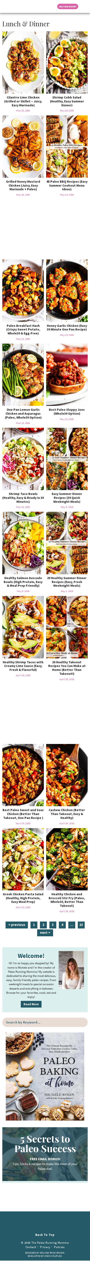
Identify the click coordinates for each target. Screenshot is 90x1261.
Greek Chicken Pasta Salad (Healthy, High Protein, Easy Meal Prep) (23, 898)
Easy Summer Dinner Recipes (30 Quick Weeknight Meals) (67, 498)
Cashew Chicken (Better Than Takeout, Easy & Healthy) (67, 814)
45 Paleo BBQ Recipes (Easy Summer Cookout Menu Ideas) (66, 185)
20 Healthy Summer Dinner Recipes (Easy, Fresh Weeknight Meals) (67, 582)
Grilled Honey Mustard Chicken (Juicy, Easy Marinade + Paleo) (23, 185)
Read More (31, 1004)
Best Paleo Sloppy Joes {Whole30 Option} (67, 411)
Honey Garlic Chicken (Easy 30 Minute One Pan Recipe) (67, 328)
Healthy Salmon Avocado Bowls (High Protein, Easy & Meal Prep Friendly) (23, 582)
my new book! (67, 6)
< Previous (16, 924)
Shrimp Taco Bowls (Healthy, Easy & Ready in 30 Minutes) (23, 498)
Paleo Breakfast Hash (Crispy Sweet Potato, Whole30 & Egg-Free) (23, 330)
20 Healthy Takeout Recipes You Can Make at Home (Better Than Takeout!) (67, 668)
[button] (6, 6)
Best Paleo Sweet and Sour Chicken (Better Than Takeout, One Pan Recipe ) (23, 814)
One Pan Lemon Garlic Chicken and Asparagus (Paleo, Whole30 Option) (23, 413)
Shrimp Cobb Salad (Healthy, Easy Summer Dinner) (67, 101)
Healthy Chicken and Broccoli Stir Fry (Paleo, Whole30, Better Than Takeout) (67, 900)
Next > (45, 932)
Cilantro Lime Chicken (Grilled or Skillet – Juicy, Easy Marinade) (23, 101)
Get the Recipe (23, 62)
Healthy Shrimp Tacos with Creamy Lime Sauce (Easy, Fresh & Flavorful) (23, 666)
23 (81, 925)
